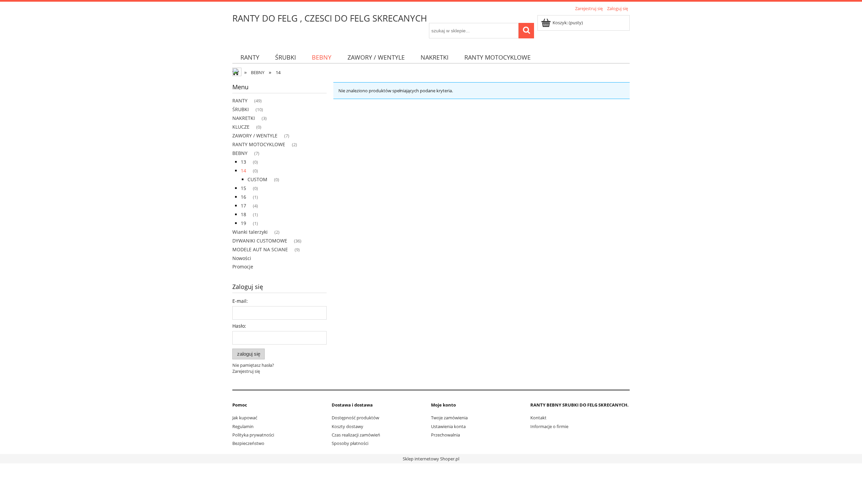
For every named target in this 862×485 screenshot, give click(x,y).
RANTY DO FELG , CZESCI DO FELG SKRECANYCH (329, 18)
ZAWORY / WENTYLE (254, 135)
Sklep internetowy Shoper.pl (431, 459)
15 (243, 188)
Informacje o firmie (549, 426)
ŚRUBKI (240, 109)
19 (243, 223)
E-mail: (240, 301)
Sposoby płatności (350, 443)
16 (243, 197)
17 (243, 205)
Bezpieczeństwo (248, 443)
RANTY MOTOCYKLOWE (258, 144)
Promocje (242, 266)
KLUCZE (241, 127)
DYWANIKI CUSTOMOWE (259, 240)
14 (243, 170)
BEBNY (239, 153)
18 (243, 214)
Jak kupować (244, 418)
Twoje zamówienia (449, 418)
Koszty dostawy (347, 426)
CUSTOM (257, 179)
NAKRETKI (243, 118)
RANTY (239, 100)
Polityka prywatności (253, 435)
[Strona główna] (237, 73)
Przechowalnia (445, 435)
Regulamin (243, 426)
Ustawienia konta (448, 426)
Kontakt (538, 418)
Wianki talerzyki (250, 232)
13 (243, 162)
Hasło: (239, 326)
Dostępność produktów (355, 418)
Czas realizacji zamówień (356, 435)
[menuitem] (249, 57)
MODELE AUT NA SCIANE (260, 249)
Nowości (241, 258)
